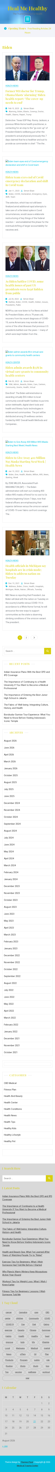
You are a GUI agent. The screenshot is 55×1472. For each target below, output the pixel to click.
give (16, 474)
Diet (34, 1324)
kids (22, 1342)
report (22, 115)
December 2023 (12, 886)
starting (9, 477)
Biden (19, 111)
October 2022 (11, 969)
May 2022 (9, 1004)
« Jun (5, 1446)
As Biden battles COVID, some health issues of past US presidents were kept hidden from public (25, 287)
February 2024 (11, 872)
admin (16, 384)
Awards (23, 384)
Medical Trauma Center (27, 1465)
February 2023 (11, 941)
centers (41, 384)
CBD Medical (10, 1083)
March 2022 (10, 1017)
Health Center (13, 362)
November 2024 (12, 810)
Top (7, 1372)
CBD (47, 1312)
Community (10, 387)
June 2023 (9, 913)
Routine (9, 1366)
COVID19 (10, 1324)
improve (9, 1342)
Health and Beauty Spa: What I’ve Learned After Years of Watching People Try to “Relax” (26, 1254)
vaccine (18, 1372)
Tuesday (38, 589)
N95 (41, 474)
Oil (35, 1354)
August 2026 (10, 740)
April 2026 (9, 754)
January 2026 (10, 768)
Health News (12, 85)
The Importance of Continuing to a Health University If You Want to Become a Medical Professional (26, 685)
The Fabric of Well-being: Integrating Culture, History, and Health (26, 706)
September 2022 (12, 976)
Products (9, 1360)
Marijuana (20, 1348)
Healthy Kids (10, 1128)
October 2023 (11, 900)
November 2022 (12, 962)
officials (30, 589)
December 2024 (12, 803)
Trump (28, 115)
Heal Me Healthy (28, 8)
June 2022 (9, 997)
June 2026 (9, 747)
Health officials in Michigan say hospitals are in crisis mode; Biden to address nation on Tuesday (26, 571)
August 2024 (10, 830)
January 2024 (10, 879)
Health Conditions (13, 1109)
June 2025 (9, 796)
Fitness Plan (10, 1089)
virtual (32, 387)
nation (23, 589)
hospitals (39, 586)
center (7, 1318)
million (35, 474)
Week (15, 477)
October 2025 (11, 775)
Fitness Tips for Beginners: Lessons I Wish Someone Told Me (23, 1293)
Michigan (9, 589)
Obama (15, 115)
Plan (47, 1354)
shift (7, 197)
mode (17, 589)
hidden (38, 302)
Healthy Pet (9, 1141)
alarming (12, 111)
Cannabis (23, 1312)
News (46, 474)
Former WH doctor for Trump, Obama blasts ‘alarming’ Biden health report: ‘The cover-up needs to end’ (25, 97)
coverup (33, 111)
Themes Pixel (27, 1462)
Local (7, 1348)
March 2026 (10, 761)
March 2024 (10, 865)
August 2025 (10, 782)
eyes (45, 194)
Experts (21, 1330)
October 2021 (11, 1052)
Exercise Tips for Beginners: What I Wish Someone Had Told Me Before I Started (22, 1263)
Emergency (37, 194)
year (27, 1378)
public (18, 305)
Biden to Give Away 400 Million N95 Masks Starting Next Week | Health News (26, 461)
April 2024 (9, 858)
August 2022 (10, 983)
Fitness (33, 1330)
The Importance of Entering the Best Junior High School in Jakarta (26, 697)
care (35, 384)
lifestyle (45, 1342)
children (19, 1318)
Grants (19, 387)
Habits (8, 1336)
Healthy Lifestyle (12, 1134)
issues (45, 302)
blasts (26, 111)
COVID (17, 194)
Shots (22, 1366)
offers (23, 1354)
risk (48, 1360)
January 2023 (10, 948)
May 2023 (9, 920)
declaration (26, 194)
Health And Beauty (13, 1096)
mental (47, 1348)
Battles (12, 302)
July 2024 (8, 837)
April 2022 (9, 1010)
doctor (41, 111)
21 (34, 1421)
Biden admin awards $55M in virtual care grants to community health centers (27, 371)
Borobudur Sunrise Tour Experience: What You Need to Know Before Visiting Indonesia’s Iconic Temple (27, 717)
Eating (46, 1324)
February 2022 (11, 1024)
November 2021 (12, 1045)
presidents (10, 305)
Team (13, 197)
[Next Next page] (34, 637)
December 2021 (12, 1038)
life (33, 1342)
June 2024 (9, 844)
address (12, 586)
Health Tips (9, 1122)
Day (23, 1324)
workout (46, 1372)
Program (24, 1360)
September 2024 (12, 823)
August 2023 (10, 907)
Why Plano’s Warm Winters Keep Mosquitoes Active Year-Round (24, 1273)
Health (8, 115)
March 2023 (10, 934)
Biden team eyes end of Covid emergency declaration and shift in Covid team (27, 181)
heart (47, 1336)
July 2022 (8, 990)
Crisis (25, 586)
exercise (8, 1330)
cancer (9, 1312)
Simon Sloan (29, 108)
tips (47, 1366)
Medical (34, 1348)
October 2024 (11, 817)
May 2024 (9, 851)
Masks (29, 474)
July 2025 (8, 789)
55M (10, 384)
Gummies (46, 1330)
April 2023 (9, 927)
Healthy (34, 1336)
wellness (32, 1372)
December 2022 (12, 955)
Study (35, 1366)
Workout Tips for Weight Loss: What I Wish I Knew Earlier (24, 1283)
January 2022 (10, 1031)
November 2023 (12, 893)
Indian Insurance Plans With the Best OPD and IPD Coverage (27, 674)
